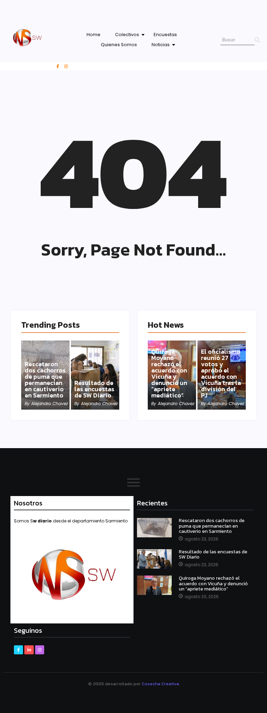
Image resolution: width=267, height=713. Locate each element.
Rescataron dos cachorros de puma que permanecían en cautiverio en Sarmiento (45, 380)
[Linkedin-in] (28, 649)
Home (93, 34)
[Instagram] (66, 66)
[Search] (257, 40)
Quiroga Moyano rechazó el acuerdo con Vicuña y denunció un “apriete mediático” (169, 374)
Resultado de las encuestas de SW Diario (94, 389)
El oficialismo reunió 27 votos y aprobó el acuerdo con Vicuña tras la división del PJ (221, 374)
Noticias (161, 44)
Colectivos (127, 34)
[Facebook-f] (58, 66)
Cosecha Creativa (160, 683)
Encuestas (165, 34)
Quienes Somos (119, 44)
